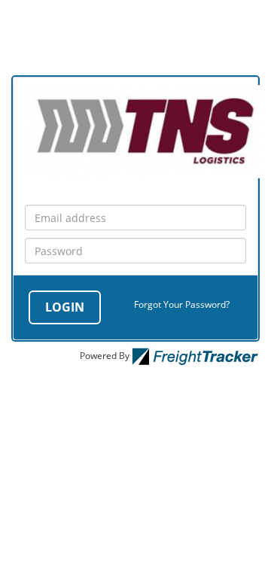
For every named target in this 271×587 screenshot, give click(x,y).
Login (64, 307)
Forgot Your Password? (182, 304)
